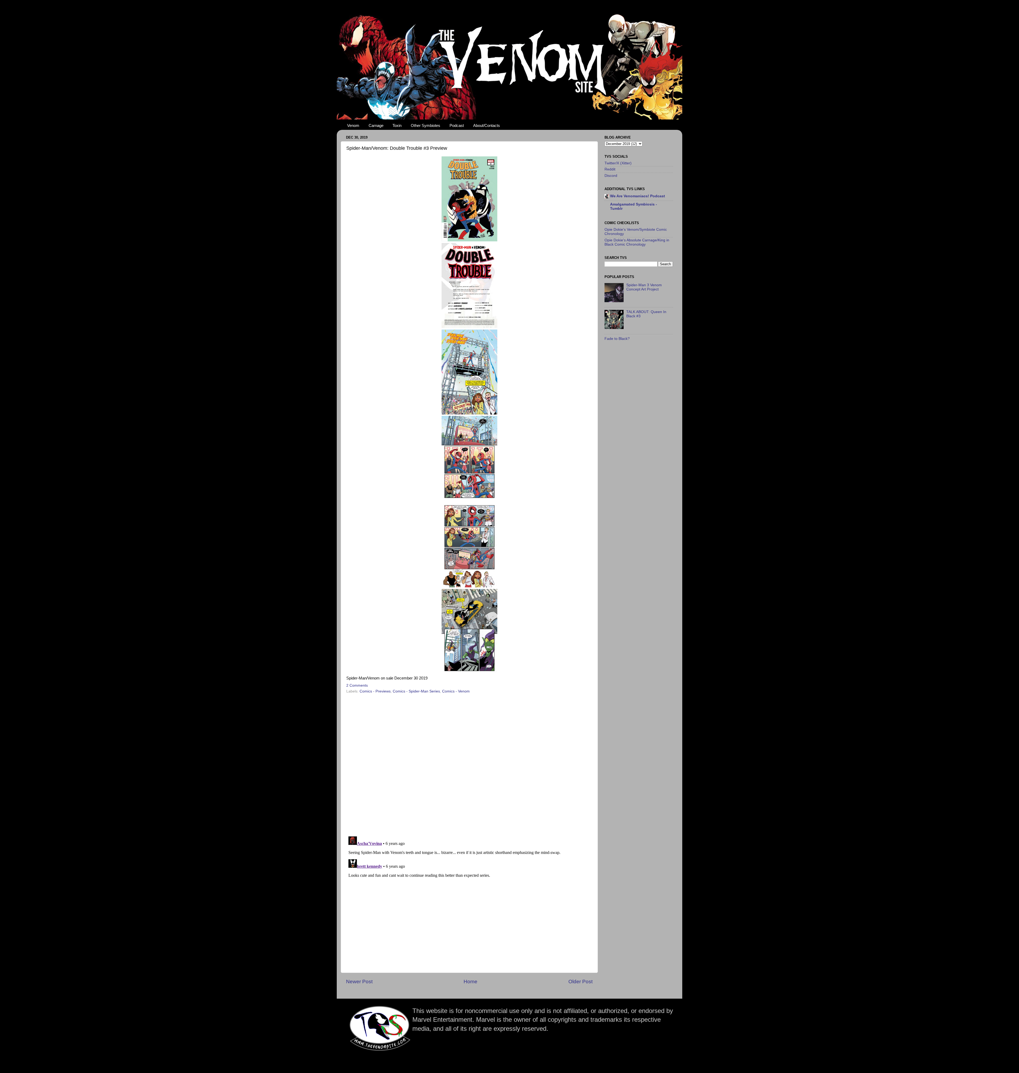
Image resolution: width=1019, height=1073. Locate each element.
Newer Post (359, 981)
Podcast (457, 125)
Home (470, 981)
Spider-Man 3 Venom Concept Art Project (644, 287)
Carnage (376, 125)
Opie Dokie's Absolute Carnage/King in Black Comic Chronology (637, 242)
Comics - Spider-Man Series (416, 691)
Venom (353, 125)
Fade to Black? (617, 339)
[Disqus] (469, 763)
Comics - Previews (375, 691)
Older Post (580, 981)
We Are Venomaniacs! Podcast (637, 196)
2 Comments (357, 685)
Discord (611, 176)
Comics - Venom (456, 691)
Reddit (610, 169)
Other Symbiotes (425, 125)
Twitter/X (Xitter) (618, 163)
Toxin (396, 125)
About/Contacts (486, 125)
